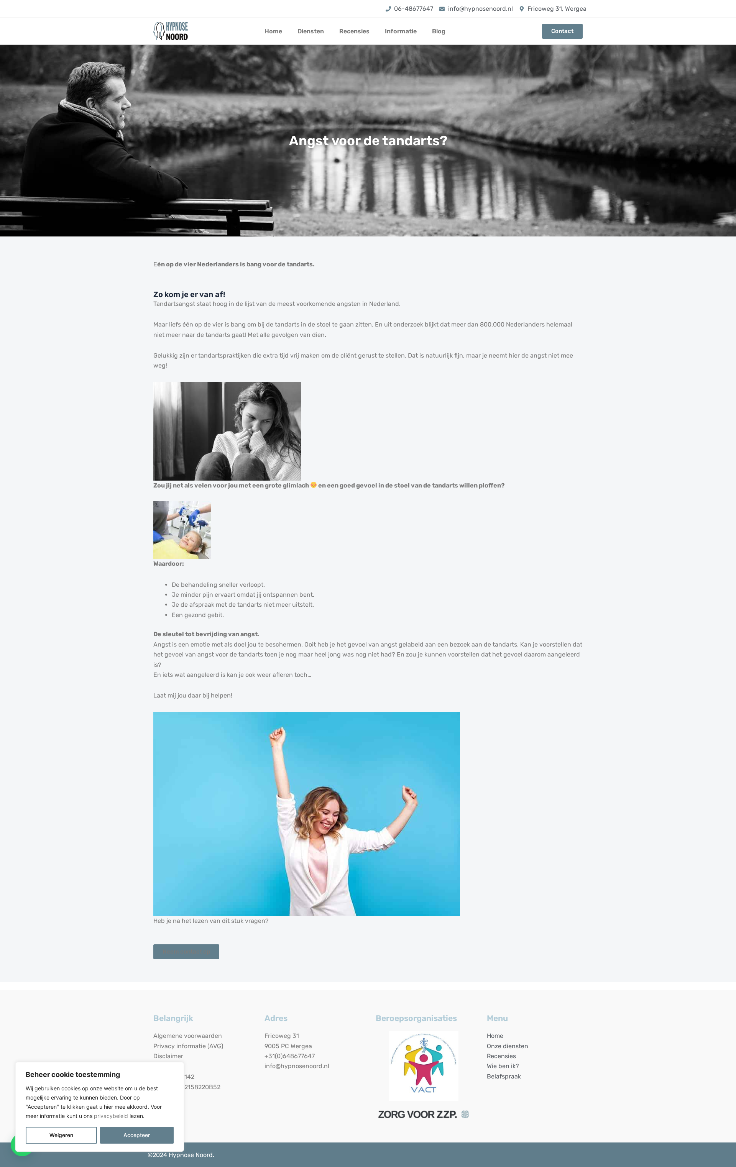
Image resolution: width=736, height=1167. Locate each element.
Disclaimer (168, 1056)
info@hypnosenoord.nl (296, 1066)
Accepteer (136, 1135)
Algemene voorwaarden (187, 1035)
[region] (99, 1107)
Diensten (310, 31)
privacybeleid (111, 1116)
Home (273, 31)
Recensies (354, 31)
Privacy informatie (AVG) (188, 1046)
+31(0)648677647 (289, 1056)
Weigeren (61, 1135)
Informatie (401, 31)
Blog (438, 31)
